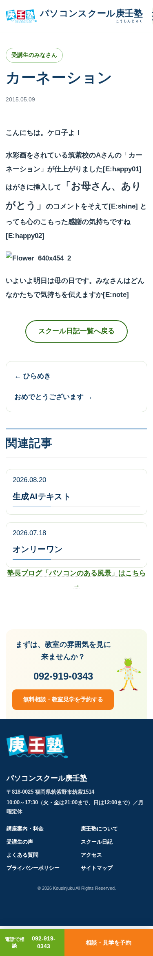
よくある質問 (22, 855)
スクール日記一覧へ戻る (76, 331)
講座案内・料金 (25, 829)
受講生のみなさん (34, 55)
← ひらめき (32, 376)
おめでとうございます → (53, 397)
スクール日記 (97, 842)
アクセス (91, 855)
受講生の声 (20, 842)
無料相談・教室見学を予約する (63, 699)
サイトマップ (97, 868)
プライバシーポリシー (33, 868)
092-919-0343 (63, 676)
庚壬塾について (99, 829)
